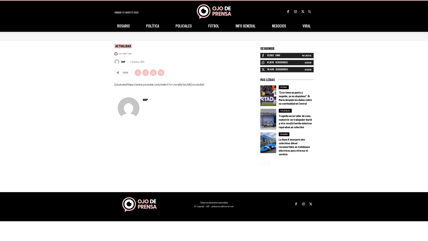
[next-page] (268, 163)
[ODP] (117, 61)
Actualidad (123, 46)
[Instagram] (295, 12)
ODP (123, 61)
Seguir (308, 62)
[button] (310, 12)
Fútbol (283, 87)
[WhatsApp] (153, 72)
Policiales (285, 110)
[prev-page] (262, 163)
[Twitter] (303, 12)
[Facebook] (288, 12)
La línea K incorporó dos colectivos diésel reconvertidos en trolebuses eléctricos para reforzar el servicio (294, 147)
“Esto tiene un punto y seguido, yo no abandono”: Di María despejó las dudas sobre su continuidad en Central (295, 98)
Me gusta (306, 55)
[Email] (161, 72)
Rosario (284, 134)
